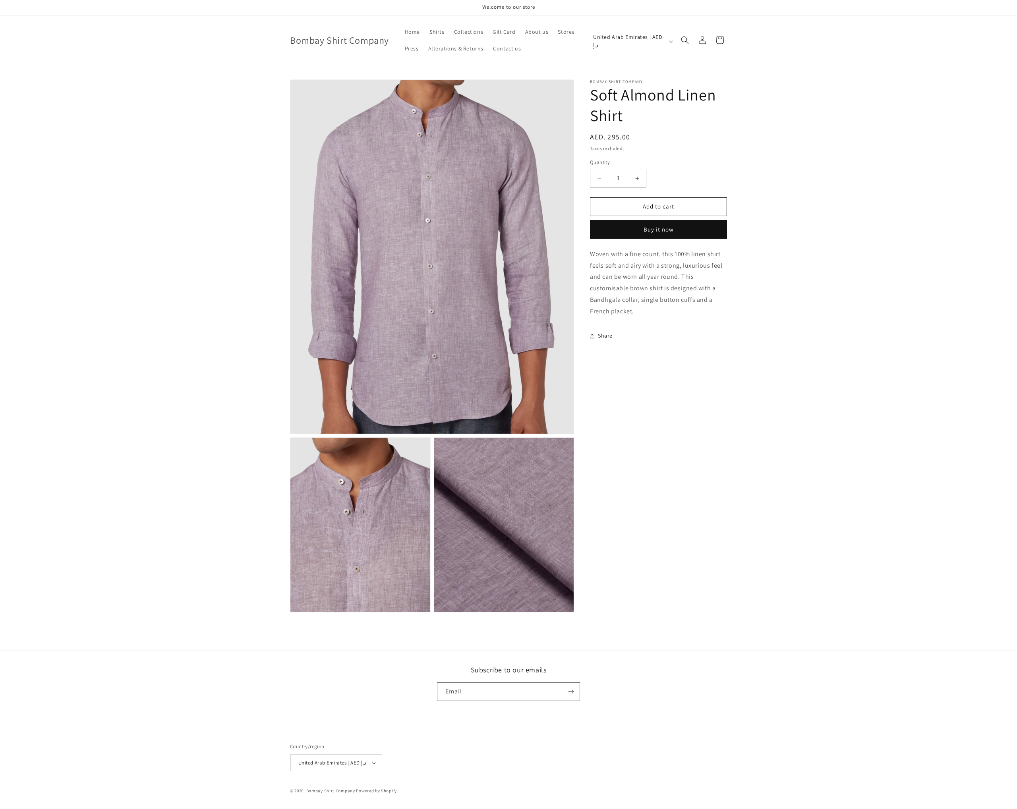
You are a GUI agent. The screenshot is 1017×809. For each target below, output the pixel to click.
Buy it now (659, 229)
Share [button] (605, 335)
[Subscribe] (571, 691)
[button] (685, 40)
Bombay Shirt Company (330, 791)
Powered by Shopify (376, 791)
